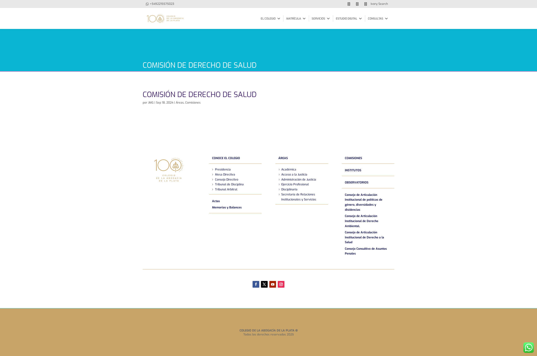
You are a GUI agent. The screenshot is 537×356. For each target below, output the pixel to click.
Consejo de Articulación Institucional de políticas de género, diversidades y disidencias (363, 202)
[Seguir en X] (264, 284)
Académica (288, 170)
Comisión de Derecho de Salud (200, 94)
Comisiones (193, 103)
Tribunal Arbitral (226, 189)
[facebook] (349, 4)
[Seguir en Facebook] (256, 284)
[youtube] (357, 4)
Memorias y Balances (227, 207)
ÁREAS (283, 158)
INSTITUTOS (353, 170)
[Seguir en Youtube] (272, 284)
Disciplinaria (289, 189)
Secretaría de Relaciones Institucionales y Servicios (298, 196)
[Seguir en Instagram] (281, 284)
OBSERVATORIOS (356, 182)
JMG (151, 103)
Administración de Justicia (298, 180)
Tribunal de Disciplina (229, 184)
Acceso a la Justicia (294, 175)
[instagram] (365, 4)
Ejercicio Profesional (295, 184)
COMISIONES (353, 158)
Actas (216, 201)
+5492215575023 (162, 4)
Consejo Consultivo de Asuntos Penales (366, 251)
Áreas (180, 103)
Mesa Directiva (225, 175)
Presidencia (223, 170)
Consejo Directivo (226, 180)
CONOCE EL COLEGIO (226, 158)
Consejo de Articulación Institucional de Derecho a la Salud (364, 237)
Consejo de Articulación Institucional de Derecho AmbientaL (361, 221)
